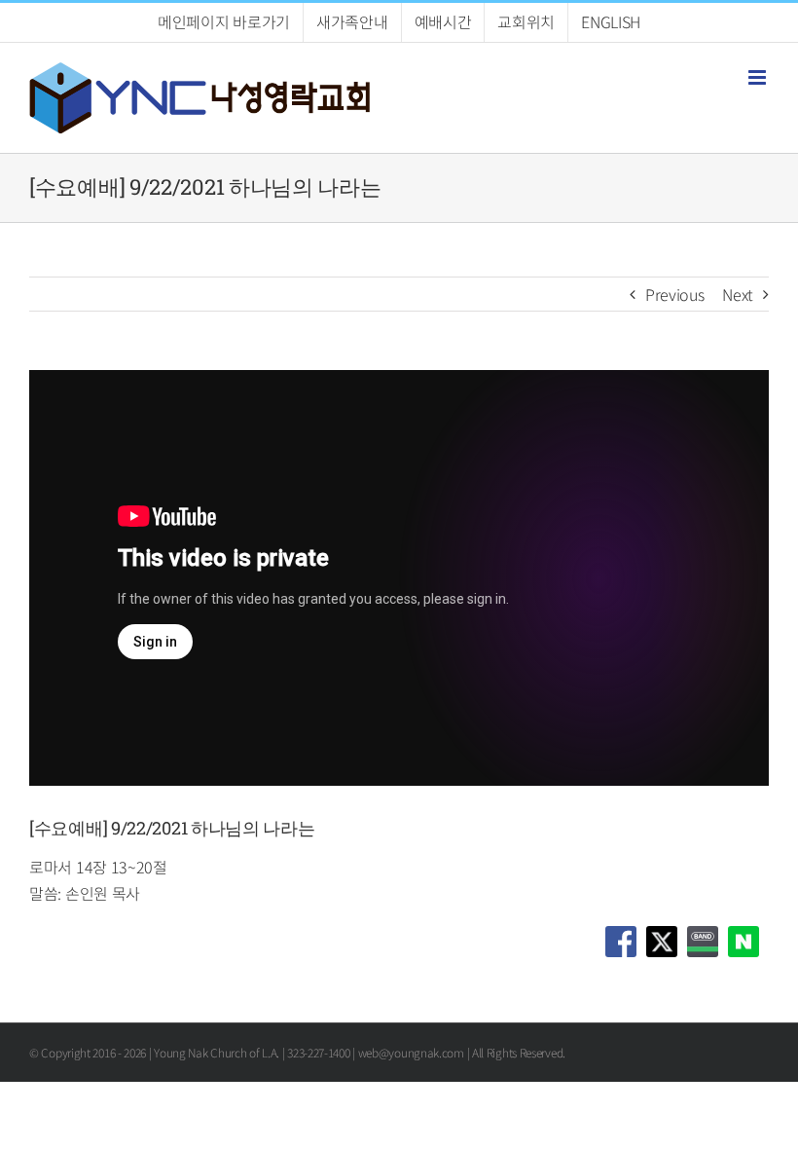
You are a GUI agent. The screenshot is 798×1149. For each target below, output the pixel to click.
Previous (675, 294)
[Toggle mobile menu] (758, 77)
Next (737, 294)
